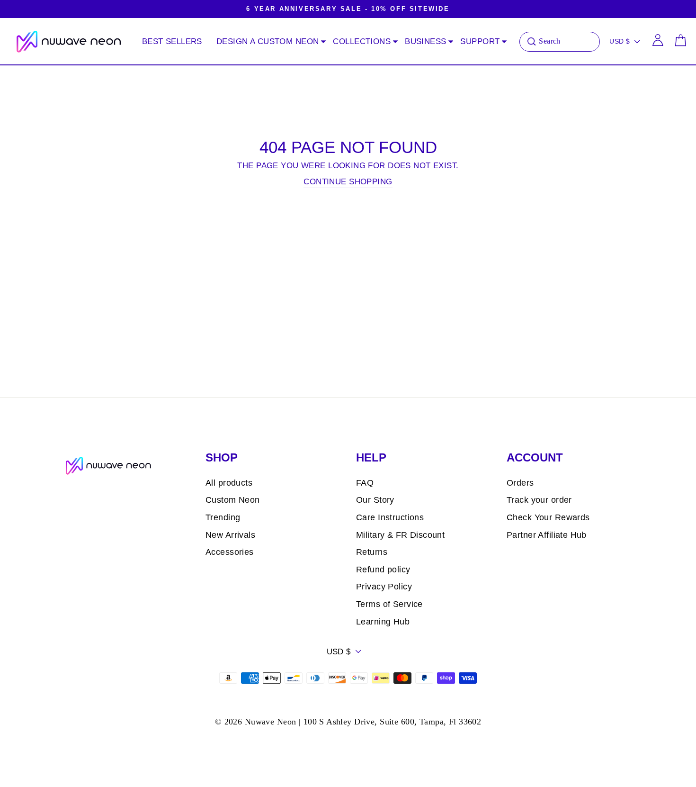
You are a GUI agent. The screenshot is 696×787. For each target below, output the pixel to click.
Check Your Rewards (548, 517)
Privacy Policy (384, 586)
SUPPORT (480, 41)
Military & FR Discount (400, 535)
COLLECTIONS (362, 41)
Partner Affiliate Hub (547, 535)
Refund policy (383, 569)
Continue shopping (347, 181)
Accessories (229, 552)
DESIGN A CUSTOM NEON (267, 41)
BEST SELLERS (172, 41)
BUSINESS (425, 41)
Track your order (539, 500)
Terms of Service (389, 604)
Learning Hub (383, 621)
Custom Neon (232, 500)
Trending (222, 517)
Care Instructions (390, 517)
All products (228, 483)
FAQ (365, 483)
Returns (371, 552)
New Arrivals (230, 535)
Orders (520, 483)
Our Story (375, 500)
